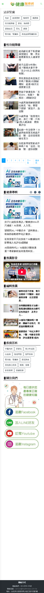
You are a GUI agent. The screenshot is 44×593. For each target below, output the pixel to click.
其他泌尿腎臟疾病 (29, 34)
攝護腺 (35, 18)
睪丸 (18, 29)
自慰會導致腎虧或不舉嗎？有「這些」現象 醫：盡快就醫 (29, 146)
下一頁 (29, 161)
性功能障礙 (9, 23)
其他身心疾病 (10, 365)
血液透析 (16, 18)
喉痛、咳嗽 (24, 365)
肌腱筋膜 (20, 370)
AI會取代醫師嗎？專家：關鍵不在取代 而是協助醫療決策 (29, 323)
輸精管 (26, 18)
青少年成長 (30, 349)
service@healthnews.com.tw (26, 589)
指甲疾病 (29, 354)
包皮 (7, 18)
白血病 (8, 354)
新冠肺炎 (25, 359)
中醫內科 (9, 349)
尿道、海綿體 (23, 23)
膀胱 (25, 29)
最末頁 (37, 161)
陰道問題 (18, 354)
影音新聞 (9, 370)
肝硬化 (19, 349)
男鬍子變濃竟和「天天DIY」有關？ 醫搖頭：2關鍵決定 (29, 95)
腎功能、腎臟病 (11, 34)
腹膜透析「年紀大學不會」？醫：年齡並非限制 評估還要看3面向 (29, 334)
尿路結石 (9, 29)
